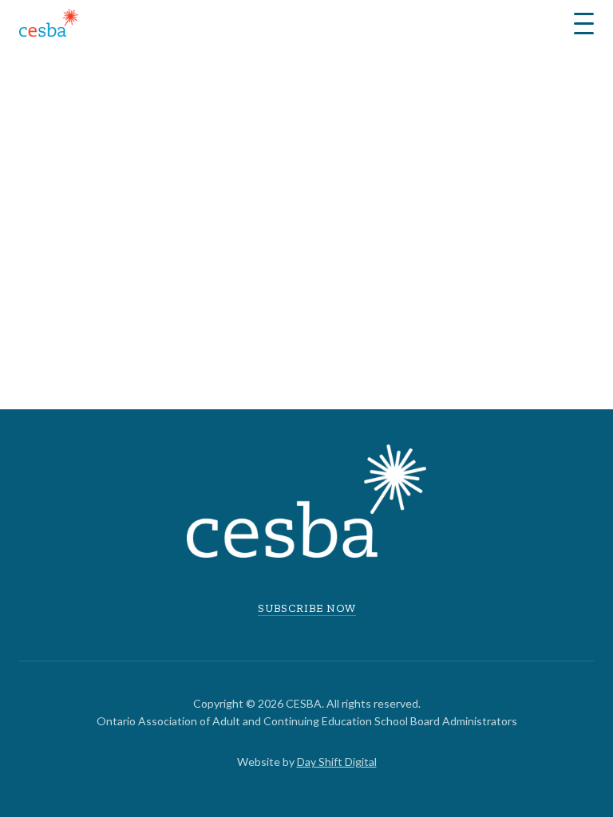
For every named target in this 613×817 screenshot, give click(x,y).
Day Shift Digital (337, 761)
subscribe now (307, 608)
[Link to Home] (48, 25)
